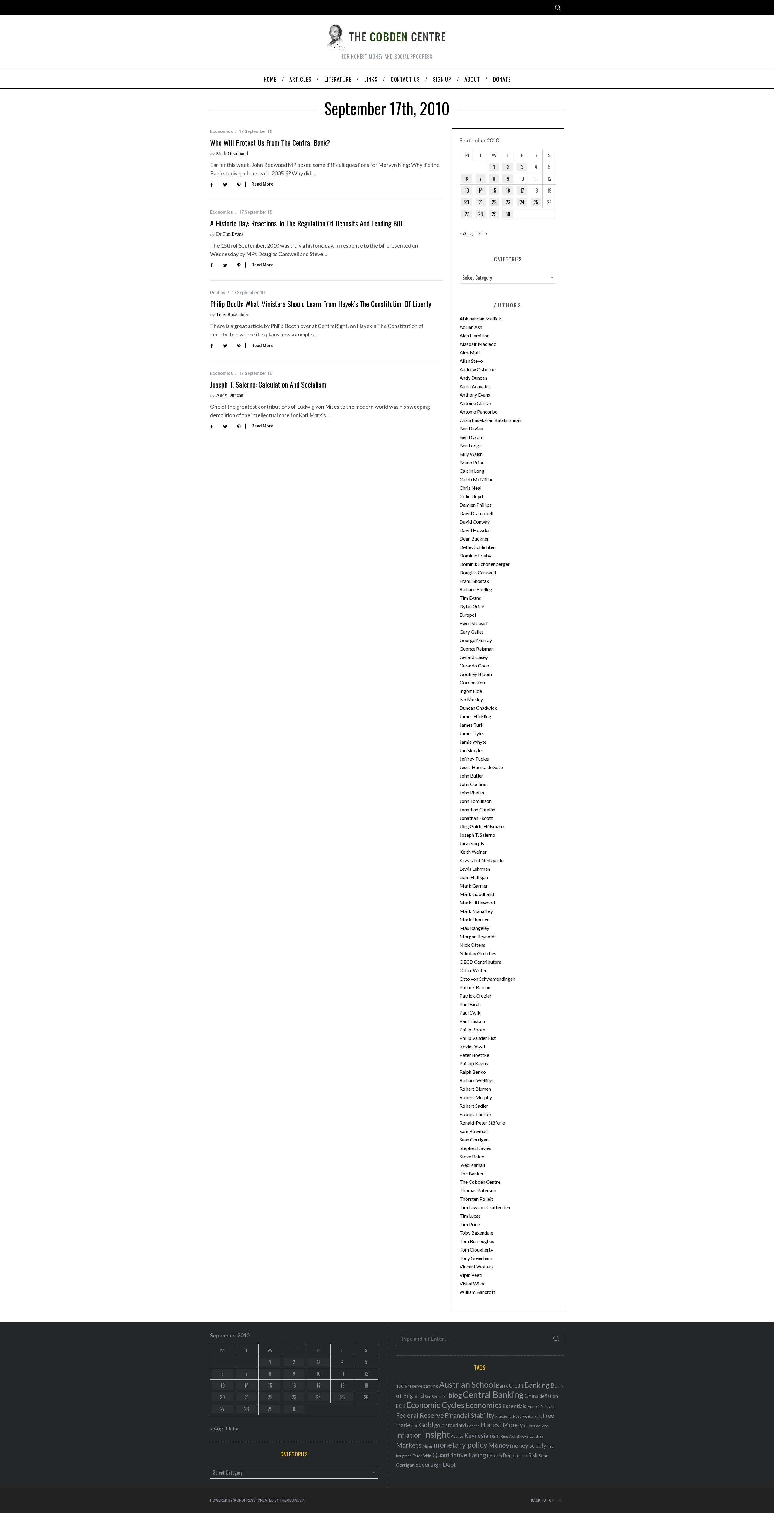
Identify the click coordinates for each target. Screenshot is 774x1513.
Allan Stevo (471, 361)
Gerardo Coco (474, 665)
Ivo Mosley (471, 699)
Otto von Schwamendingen (487, 979)
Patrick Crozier (476, 995)
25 (535, 202)
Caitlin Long (472, 471)
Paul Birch (470, 1004)
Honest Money (501, 1424)
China (532, 1395)
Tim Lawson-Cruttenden (485, 1207)
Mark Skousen (474, 919)
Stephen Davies (475, 1148)
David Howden (475, 530)
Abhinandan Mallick (480, 318)
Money (498, 1445)
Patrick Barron (475, 987)
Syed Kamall (472, 1165)
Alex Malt (470, 352)
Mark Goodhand (232, 153)
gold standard (450, 1425)
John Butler (471, 775)
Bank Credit (510, 1385)
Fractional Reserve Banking (518, 1416)
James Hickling (475, 716)
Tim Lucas (470, 1216)
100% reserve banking (417, 1385)
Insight (436, 1434)
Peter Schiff (422, 1455)
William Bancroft (477, 1292)
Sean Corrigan (474, 1139)
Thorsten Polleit (476, 1199)
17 (522, 190)
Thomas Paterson (478, 1190)
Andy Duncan (229, 395)
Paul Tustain (472, 1021)
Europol (468, 615)
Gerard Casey (474, 657)
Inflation (409, 1435)
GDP (414, 1426)
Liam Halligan (474, 877)
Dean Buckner (474, 538)
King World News (515, 1436)
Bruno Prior (472, 462)
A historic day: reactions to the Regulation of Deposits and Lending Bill (306, 223)
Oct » (481, 233)
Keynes (457, 1436)
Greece (473, 1426)
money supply (528, 1445)
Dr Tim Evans (229, 234)
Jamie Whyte (473, 742)
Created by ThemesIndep (281, 1500)
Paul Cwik (470, 1012)
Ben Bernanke (436, 1396)
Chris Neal (470, 488)
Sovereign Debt (435, 1464)
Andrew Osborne (477, 369)
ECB (401, 1406)
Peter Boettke (474, 1055)
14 (480, 190)
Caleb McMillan (476, 479)
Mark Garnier (474, 885)
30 (507, 214)
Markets (408, 1445)
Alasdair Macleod (478, 344)
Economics (221, 131)
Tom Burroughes (477, 1241)
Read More (262, 184)
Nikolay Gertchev (478, 953)
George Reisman (477, 648)
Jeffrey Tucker (475, 758)
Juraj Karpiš (472, 843)
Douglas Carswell (478, 572)
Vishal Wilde (473, 1283)
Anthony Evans (475, 395)
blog (455, 1395)
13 (467, 190)
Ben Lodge (471, 445)
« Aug (466, 233)
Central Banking (493, 1394)
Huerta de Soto (536, 1426)
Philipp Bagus (474, 1063)
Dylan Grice (472, 606)
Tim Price (470, 1224)
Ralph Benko (473, 1072)
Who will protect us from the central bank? (270, 142)
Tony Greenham (476, 1258)
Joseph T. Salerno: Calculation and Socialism (268, 384)
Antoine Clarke (475, 403)
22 (494, 202)
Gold (426, 1425)
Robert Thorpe (475, 1114)
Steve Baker (472, 1156)
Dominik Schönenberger (485, 564)
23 (508, 202)
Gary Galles (472, 632)
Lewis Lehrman (475, 869)
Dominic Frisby (475, 555)
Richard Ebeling (476, 589)
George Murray (476, 640)
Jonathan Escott (476, 818)
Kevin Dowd (472, 1046)
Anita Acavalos (475, 386)
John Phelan (472, 792)
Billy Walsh (471, 454)
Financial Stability (469, 1415)
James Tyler (472, 733)
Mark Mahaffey (476, 911)
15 (494, 190)
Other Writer (473, 970)
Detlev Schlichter (477, 547)
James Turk (471, 725)
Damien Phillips (476, 505)
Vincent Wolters (476, 1266)
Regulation (515, 1456)
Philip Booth (472, 1029)
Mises (427, 1446)
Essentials (514, 1406)
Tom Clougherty (476, 1249)
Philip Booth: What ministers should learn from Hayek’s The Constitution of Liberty (320, 303)
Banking (537, 1385)
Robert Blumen (475, 1089)
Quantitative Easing (459, 1455)
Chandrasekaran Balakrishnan (490, 420)
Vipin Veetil (471, 1275)
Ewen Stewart (474, 623)
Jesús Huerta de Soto (481, 767)
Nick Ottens (472, 945)
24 (522, 202)
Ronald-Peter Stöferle (482, 1122)
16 (508, 190)
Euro (532, 1406)
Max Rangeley (474, 928)
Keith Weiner (473, 852)
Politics (217, 292)
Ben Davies (471, 428)
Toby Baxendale (232, 314)
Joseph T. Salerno (477, 835)
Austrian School (467, 1384)
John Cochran (474, 784)
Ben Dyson (471, 437)
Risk (533, 1455)
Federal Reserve (420, 1415)
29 (494, 214)
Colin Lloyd (471, 496)
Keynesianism (482, 1435)
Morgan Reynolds (478, 936)
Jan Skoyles (471, 750)
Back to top (542, 1500)
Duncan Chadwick (478, 708)
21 (480, 202)
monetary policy (460, 1444)
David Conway (475, 521)
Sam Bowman (474, 1131)
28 (480, 214)
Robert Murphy (476, 1097)
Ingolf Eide (471, 691)
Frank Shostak (474, 581)
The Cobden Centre (480, 1182)
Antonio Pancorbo (479, 411)
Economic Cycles (436, 1405)
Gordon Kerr (473, 682)
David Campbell (476, 513)
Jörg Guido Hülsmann (482, 826)
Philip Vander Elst (478, 1038)
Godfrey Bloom (476, 674)
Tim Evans (470, 598)
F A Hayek (546, 1406)
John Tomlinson (476, 801)
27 (466, 214)
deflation (549, 1396)
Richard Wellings (477, 1080)
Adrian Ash (471, 327)
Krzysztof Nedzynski (482, 860)
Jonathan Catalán (477, 809)
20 (466, 202)
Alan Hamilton (474, 335)
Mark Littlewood (477, 902)
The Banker (472, 1173)
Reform (494, 1455)
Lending (536, 1436)
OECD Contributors (480, 962)
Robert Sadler (474, 1106)
